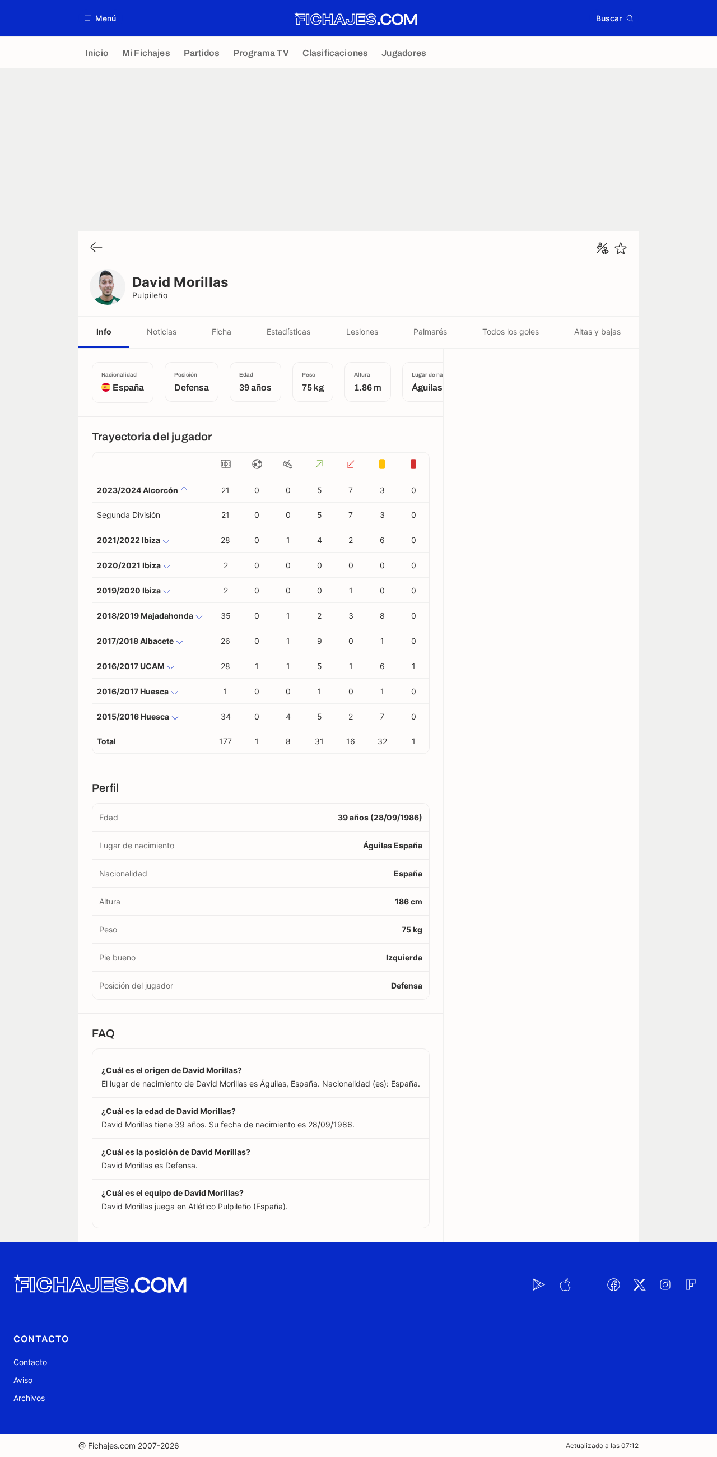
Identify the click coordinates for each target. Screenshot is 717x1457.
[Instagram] (665, 1284)
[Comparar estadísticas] (602, 248)
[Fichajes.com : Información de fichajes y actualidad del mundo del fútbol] (356, 18)
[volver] (96, 248)
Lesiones (362, 331)
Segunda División (128, 514)
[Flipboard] (690, 1284)
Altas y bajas (597, 331)
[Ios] (564, 1284)
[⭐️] (620, 248)
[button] (100, 18)
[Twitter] (639, 1284)
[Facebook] (613, 1284)
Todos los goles (510, 331)
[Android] (538, 1284)
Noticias (161, 331)
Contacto (30, 1362)
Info (103, 331)
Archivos (29, 1398)
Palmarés (430, 331)
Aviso (22, 1380)
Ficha (221, 331)
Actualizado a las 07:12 (602, 1445)
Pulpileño (149, 295)
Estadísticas (288, 331)
